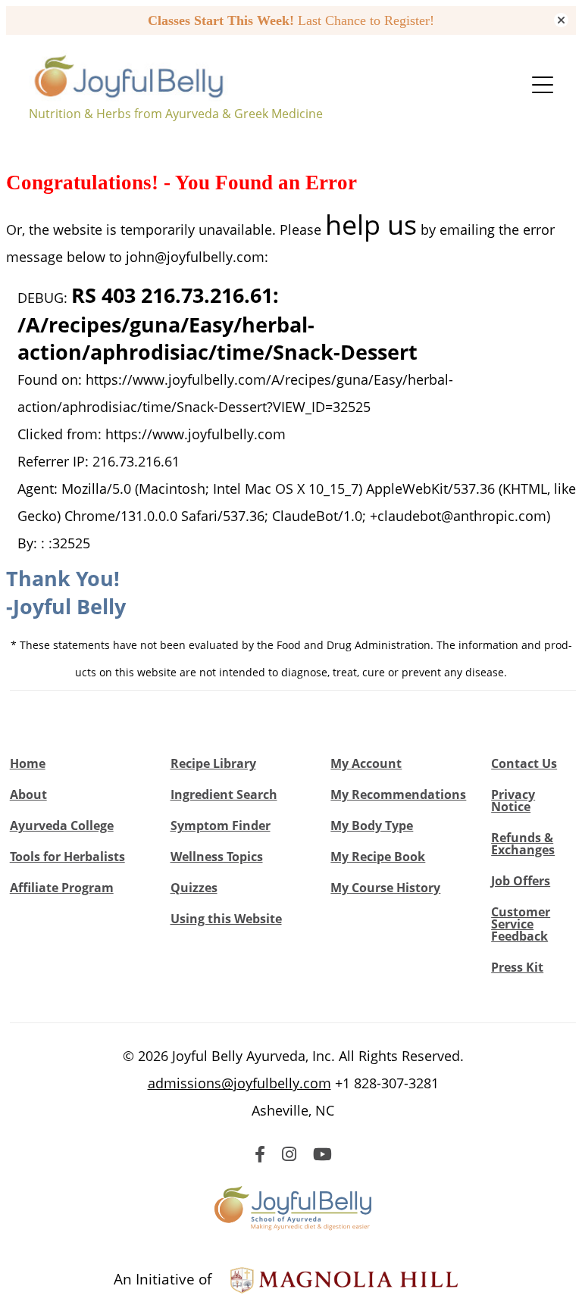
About (28, 794)
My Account (366, 763)
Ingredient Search (224, 794)
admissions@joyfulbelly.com (239, 1083)
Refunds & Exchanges (523, 843)
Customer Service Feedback (520, 924)
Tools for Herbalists (67, 856)
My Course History (385, 887)
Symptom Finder (221, 825)
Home (27, 763)
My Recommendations (398, 794)
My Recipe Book (377, 856)
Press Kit (517, 967)
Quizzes (194, 887)
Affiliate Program (62, 887)
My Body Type (371, 825)
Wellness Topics (217, 856)
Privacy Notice (513, 800)
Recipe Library (213, 763)
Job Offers (520, 880)
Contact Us (524, 763)
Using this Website (226, 918)
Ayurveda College (62, 825)
